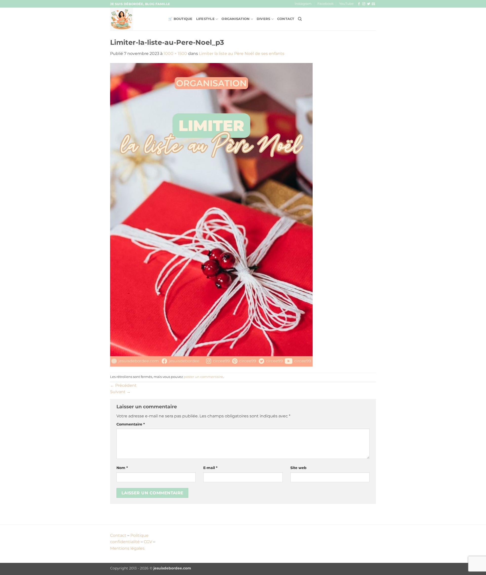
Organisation (235, 19)
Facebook (325, 4)
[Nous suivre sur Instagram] (363, 4)
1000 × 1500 (175, 53)
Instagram (303, 4)
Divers (263, 19)
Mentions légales (127, 548)
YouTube (346, 4)
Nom (122, 467)
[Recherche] (300, 19)
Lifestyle (205, 19)
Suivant (120, 391)
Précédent (123, 385)
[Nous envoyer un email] (373, 4)
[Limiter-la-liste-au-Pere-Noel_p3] (211, 214)
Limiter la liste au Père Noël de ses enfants (241, 53)
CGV (148, 541)
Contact (285, 19)
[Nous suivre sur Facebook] (358, 4)
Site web (298, 467)
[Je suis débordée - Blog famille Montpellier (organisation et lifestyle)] (135, 19)
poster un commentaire (203, 377)
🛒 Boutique (180, 19)
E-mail (210, 467)
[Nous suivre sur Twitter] (368, 4)
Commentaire (130, 424)
